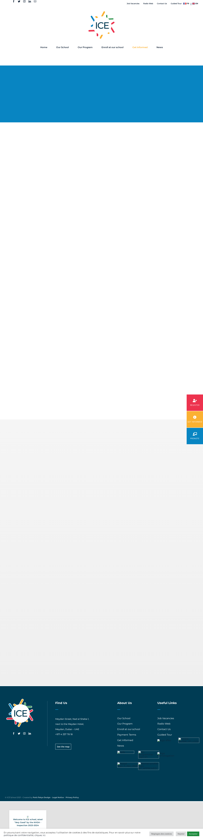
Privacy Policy (72, 797)
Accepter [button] (193, 834)
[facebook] (13, 1)
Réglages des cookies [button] (161, 834)
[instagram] (24, 1)
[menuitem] (186, 3)
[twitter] (19, 1)
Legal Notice (58, 797)
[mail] (35, 1)
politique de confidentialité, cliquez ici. (25, 835)
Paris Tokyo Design (41, 797)
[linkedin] (30, 1)
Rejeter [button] (181, 834)
